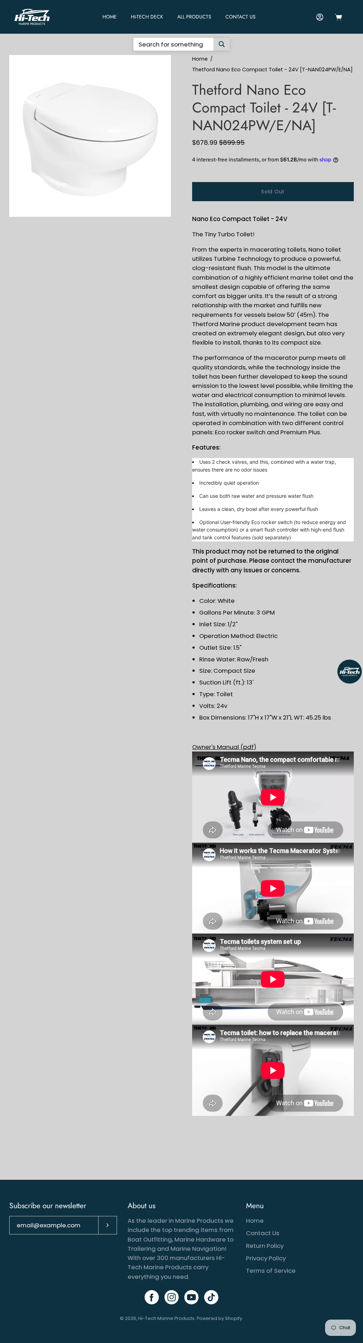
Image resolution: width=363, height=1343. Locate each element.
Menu (255, 1205)
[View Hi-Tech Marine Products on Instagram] (171, 1297)
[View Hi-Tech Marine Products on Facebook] (152, 1297)
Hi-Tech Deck (147, 16)
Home (200, 58)
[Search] (221, 44)
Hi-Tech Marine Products (166, 1318)
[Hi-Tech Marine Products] (32, 16)
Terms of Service (271, 1270)
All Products (194, 16)
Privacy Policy (266, 1258)
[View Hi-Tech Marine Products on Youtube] (191, 1297)
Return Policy (265, 1246)
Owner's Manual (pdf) (224, 747)
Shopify (233, 1318)
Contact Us (240, 16)
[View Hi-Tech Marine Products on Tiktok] (211, 1297)
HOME (109, 16)
